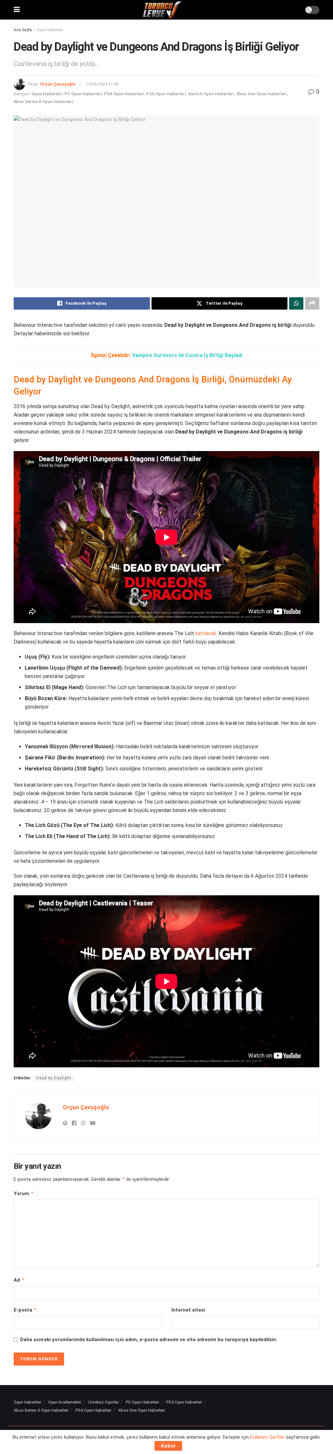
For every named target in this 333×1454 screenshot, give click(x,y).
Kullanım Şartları (267, 1437)
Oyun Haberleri (50, 30)
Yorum (24, 1193)
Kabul (168, 1446)
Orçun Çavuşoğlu (57, 84)
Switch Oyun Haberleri (211, 93)
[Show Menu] (17, 10)
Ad (19, 1280)
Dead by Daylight (53, 1078)
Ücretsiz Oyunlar (103, 1402)
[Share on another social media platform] (312, 303)
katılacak (205, 633)
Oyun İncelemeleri (64, 1402)
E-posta (25, 1310)
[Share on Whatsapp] (296, 303)
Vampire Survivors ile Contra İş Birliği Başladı (187, 355)
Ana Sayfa (23, 30)
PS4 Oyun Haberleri (124, 93)
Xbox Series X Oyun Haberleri (43, 101)
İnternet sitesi (188, 1310)
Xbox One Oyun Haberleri (261, 93)
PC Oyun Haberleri (83, 93)
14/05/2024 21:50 (102, 84)
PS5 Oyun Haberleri (166, 93)
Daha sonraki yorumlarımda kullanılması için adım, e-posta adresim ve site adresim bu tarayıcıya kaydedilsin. (148, 1339)
